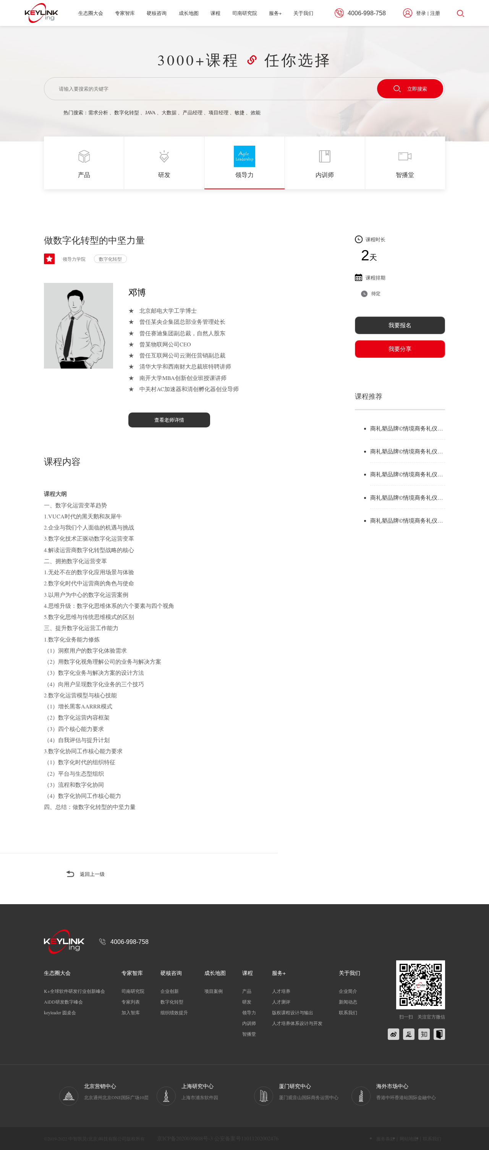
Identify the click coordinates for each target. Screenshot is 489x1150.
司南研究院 (244, 13)
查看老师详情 (169, 419)
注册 (435, 13)
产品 (246, 991)
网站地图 (409, 1138)
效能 (256, 112)
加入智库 (130, 1012)
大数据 (169, 112)
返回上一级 (92, 874)
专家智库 (125, 13)
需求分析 (98, 112)
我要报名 (400, 325)
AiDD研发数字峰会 (63, 1002)
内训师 (249, 1023)
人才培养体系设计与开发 (297, 1023)
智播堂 (249, 1034)
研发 (246, 1002)
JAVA (150, 112)
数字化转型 (126, 112)
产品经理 (192, 112)
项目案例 (213, 991)
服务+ (275, 13)
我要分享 (400, 348)
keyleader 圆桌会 (60, 1012)
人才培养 (281, 991)
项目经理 (218, 112)
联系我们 (348, 1012)
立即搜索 (417, 88)
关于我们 (303, 13)
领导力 (249, 1012)
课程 (215, 13)
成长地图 (189, 13)
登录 (421, 13)
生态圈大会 (90, 13)
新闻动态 (348, 1002)
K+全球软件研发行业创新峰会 (74, 991)
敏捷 (239, 112)
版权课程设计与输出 (292, 1012)
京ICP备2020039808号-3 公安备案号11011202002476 (218, 1138)
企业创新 (169, 991)
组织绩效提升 (174, 1012)
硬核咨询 (157, 13)
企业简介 (348, 991)
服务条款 (385, 1138)
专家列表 (130, 1002)
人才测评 (281, 1002)
